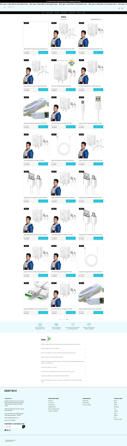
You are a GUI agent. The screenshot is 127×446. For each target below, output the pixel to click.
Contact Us (78, 12)
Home (43, 12)
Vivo (115, 409)
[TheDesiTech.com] (10, 8)
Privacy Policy (51, 404)
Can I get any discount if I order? (49, 367)
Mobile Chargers (49, 12)
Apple (115, 402)
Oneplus (116, 411)
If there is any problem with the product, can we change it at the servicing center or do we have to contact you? (62, 362)
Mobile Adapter (64, 12)
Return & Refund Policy (53, 409)
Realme (116, 415)
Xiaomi (115, 404)
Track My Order (72, 12)
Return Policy (86, 402)
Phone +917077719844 (10, 420)
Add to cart (43, 52)
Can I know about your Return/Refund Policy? (52, 357)
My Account (85, 400)
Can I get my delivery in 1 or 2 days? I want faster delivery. (55, 375)
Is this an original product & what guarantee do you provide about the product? (60, 344)
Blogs (84, 12)
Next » (67, 319)
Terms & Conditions (53, 411)
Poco (115, 417)
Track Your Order (87, 404)
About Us (50, 400)
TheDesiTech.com (12, 440)
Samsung (116, 407)
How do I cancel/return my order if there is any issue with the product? (58, 352)
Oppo (115, 413)
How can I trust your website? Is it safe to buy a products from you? (57, 371)
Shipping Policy (52, 407)
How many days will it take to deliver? (50, 348)
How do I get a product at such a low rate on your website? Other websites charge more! (61, 380)
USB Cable (57, 12)
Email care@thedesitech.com (12, 417)
